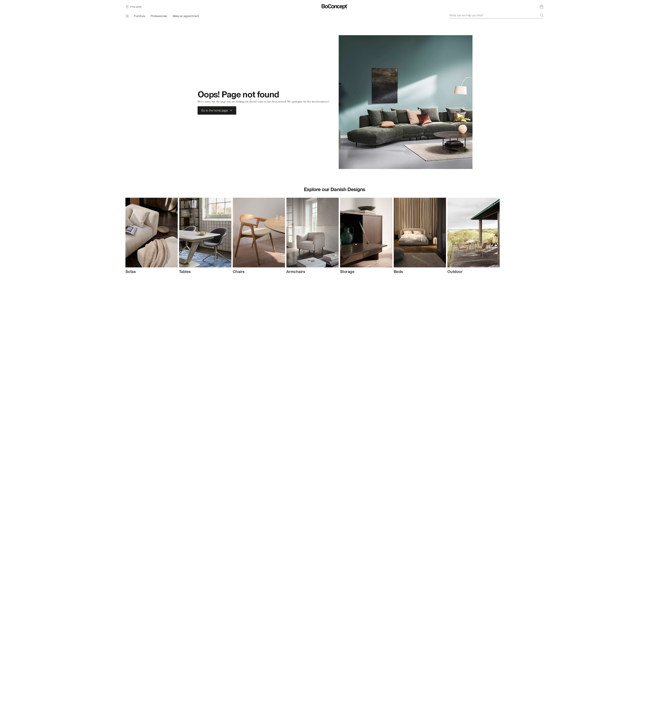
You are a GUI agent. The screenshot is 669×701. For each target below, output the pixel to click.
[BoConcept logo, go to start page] (334, 7)
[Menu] (127, 16)
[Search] (542, 15)
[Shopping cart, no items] (541, 7)
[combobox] (496, 15)
